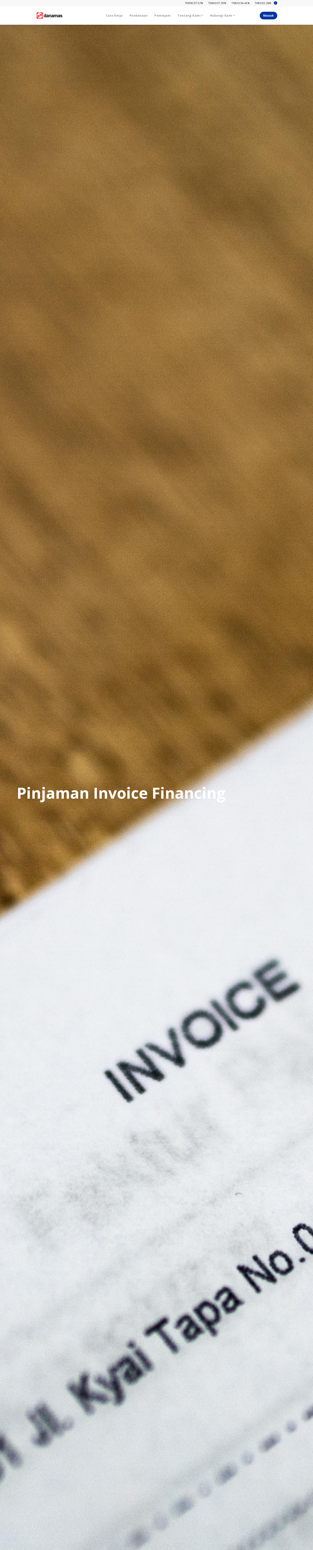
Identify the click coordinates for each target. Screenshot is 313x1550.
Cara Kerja (114, 15)
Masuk (268, 15)
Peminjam (162, 15)
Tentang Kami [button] (189, 15)
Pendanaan (138, 15)
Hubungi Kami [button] (221, 15)
